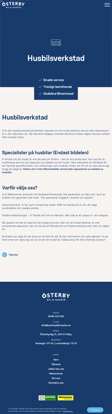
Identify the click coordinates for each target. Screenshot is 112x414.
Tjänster (56, 364)
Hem (56, 359)
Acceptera (95, 410)
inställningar (68, 411)
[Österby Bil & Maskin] (13, 5)
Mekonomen (56, 373)
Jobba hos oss (56, 368)
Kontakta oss (56, 382)
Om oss (56, 378)
